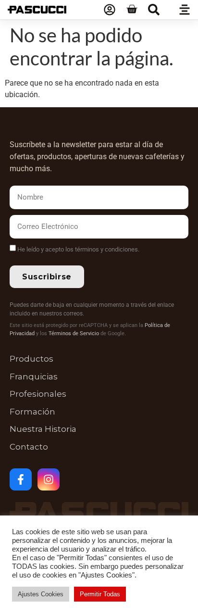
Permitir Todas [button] (100, 594)
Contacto (29, 447)
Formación (32, 411)
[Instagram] (48, 479)
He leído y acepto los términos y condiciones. (78, 249)
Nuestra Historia (43, 429)
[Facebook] (21, 479)
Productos (31, 359)
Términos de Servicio (74, 333)
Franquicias (34, 376)
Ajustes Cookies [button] (40, 594)
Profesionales (38, 394)
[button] (154, 9)
